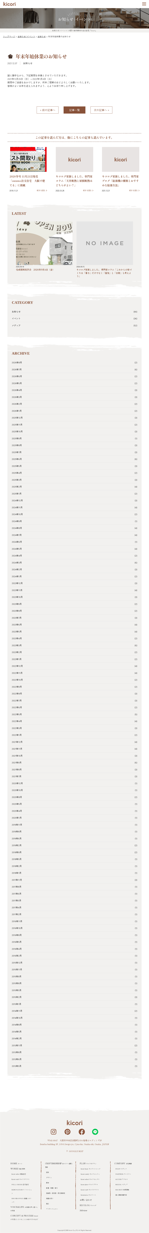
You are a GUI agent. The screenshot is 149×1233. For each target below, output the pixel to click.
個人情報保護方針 (121, 1195)
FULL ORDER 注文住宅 (20, 1184)
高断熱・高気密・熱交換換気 (55, 1193)
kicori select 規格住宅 (18, 1174)
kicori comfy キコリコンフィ (90, 1174)
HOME (16, 1163)
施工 (47, 1204)
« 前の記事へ (47, 110)
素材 (47, 1183)
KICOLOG (88, 1205)
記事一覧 (74, 110)
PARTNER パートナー (123, 1174)
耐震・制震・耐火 (52, 1188)
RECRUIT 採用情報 (122, 1190)
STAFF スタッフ (121, 1169)
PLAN (88, 1163)
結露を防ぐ (49, 1198)
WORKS (17, 1168)
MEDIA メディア (121, 1184)
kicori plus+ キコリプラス (89, 1184)
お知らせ (27, 63)
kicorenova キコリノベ (88, 1195)
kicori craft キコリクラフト (20, 1179)
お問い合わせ (86, 1199)
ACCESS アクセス (121, 1179)
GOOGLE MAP (76, 1151)
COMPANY (123, 1163)
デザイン (49, 1177)
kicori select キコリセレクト (90, 1179)
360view (83, 1210)
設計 (47, 1172)
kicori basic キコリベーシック (90, 1169)
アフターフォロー (52, 1209)
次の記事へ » (101, 110)
